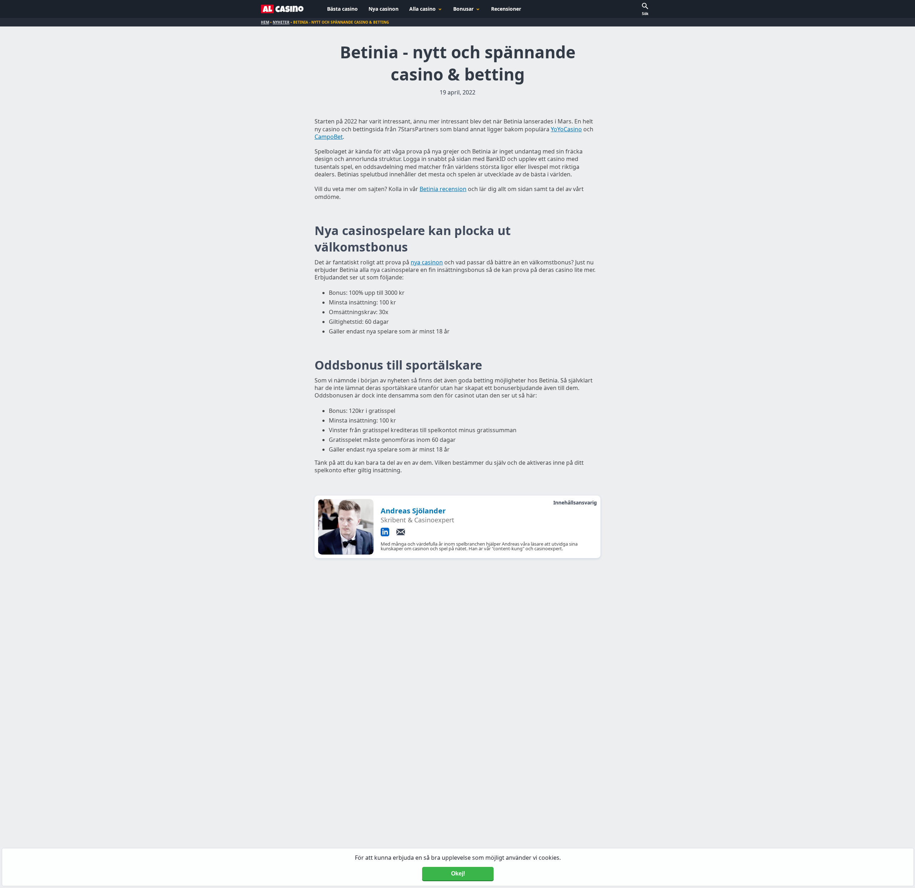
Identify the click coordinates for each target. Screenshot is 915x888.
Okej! (458, 873)
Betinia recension (443, 189)
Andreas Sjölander (413, 511)
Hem (265, 22)
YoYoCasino (566, 129)
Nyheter (281, 22)
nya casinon (427, 262)
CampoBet (329, 137)
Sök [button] (645, 13)
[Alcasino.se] (282, 9)
